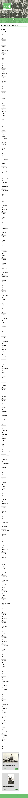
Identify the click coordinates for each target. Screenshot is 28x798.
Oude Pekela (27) (3, 488)
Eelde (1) (4, 130)
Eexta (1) (4, 142)
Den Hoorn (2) (3, 115)
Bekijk (17, 768)
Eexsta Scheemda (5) (4, 138)
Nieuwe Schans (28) (4, 407)
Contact (18, 21)
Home (5, 21)
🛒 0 (23, 21)
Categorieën (10, 21)
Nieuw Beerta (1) (3, 391)
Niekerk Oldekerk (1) (4, 385)
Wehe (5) (4, 660)
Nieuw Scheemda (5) (4, 396)
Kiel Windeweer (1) (4, 268)
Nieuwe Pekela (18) (4, 402)
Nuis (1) (4, 438)
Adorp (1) (4, 40)
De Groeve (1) (3, 98)
